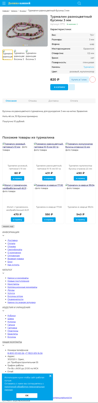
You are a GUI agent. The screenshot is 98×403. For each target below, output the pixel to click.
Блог (10, 262)
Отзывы (12, 246)
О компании (14, 252)
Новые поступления (18, 281)
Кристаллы (13, 284)
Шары (11, 318)
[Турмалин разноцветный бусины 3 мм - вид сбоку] (31, 55)
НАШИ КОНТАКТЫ (12, 342)
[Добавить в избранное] (72, 87)
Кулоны (12, 322)
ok (26, 395)
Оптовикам (14, 255)
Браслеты (13, 334)
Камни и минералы (18, 278)
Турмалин (89, 67)
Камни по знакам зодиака (21, 302)
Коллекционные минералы (22, 287)
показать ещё (8, 226)
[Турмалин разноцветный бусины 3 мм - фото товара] (7, 55)
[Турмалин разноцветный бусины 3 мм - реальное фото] (19, 55)
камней (19, 3)
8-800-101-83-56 (16, 353)
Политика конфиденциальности (54, 397)
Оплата (11, 243)
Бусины (12, 337)
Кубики (12, 315)
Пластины (13, 331)
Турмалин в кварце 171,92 (49, 207)
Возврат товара (16, 258)
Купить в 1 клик (79, 79)
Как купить (13, 265)
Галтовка (12, 328)
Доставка (12, 240)
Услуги (11, 293)
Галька (11, 325)
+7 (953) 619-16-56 (33, 353)
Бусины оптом (15, 296)
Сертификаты (15, 249)
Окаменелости (15, 299)
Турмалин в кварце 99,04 (80, 207)
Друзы (11, 290)
